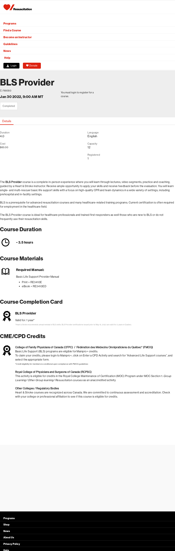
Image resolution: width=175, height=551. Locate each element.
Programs (9, 23)
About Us (8, 537)
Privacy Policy (11, 544)
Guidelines (10, 44)
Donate (33, 65)
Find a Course (12, 30)
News (7, 51)
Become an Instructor (17, 37)
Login (14, 65)
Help (7, 57)
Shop (6, 524)
